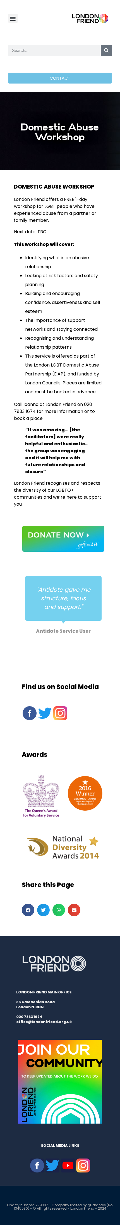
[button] (13, 18)
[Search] (106, 50)
